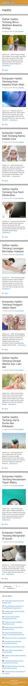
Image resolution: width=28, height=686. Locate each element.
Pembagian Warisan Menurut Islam (15, 646)
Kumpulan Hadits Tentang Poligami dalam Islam (12, 304)
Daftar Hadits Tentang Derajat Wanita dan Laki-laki (12, 362)
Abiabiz (13, 680)
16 (4, 588)
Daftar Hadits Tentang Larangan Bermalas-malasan (13, 248)
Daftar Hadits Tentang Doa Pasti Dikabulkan (13, 192)
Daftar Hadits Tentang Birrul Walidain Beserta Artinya (12, 24)
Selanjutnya (11, 588)
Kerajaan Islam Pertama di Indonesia (15, 638)
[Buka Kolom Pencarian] (22, 2)
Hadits (6, 70)
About (3, 682)
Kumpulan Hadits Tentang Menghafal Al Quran (13, 535)
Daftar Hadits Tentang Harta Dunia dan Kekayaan (10, 422)
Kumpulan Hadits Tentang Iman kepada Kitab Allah (13, 81)
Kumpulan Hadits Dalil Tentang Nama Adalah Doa (13, 135)
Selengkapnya (6, 65)
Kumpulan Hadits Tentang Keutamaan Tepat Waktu (14, 479)
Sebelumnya (7, 586)
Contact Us (9, 682)
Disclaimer (15, 682)
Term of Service (14, 683)
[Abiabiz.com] (9, 2)
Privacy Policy (22, 682)
